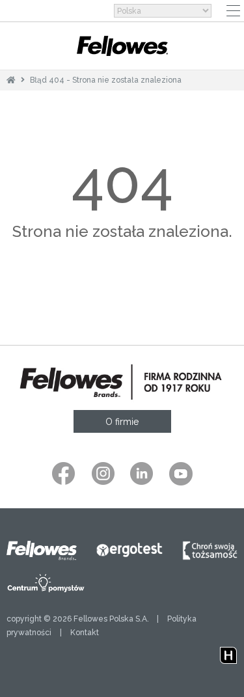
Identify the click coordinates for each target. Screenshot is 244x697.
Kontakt (84, 632)
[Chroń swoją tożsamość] (209, 550)
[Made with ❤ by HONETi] (228, 652)
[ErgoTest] (129, 550)
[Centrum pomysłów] (46, 583)
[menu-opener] (233, 10)
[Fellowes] (122, 46)
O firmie (122, 422)
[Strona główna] (11, 80)
